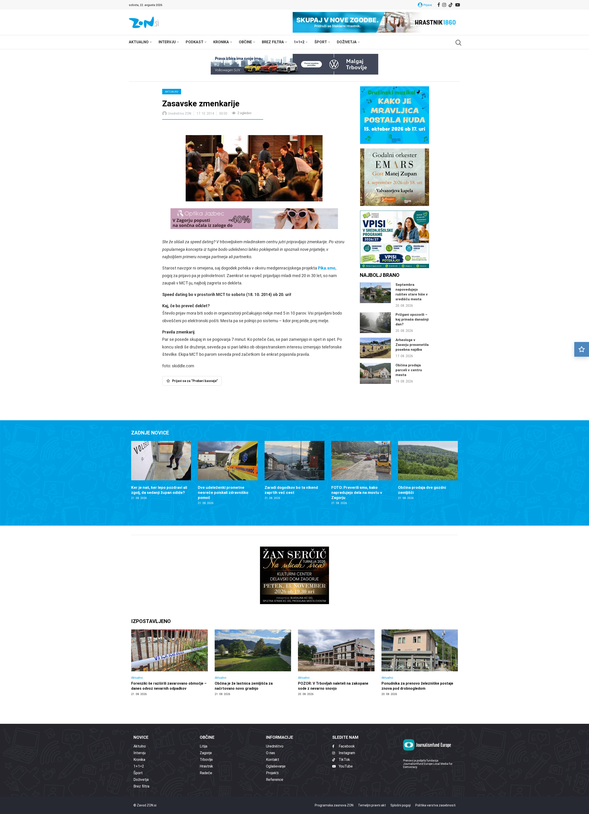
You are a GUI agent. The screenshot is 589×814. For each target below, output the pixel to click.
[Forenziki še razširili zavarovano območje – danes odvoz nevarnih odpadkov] (169, 662)
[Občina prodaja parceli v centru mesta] (375, 373)
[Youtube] (457, 4)
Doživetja (347, 42)
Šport (320, 42)
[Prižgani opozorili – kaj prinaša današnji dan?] (375, 322)
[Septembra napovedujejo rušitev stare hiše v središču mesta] (375, 292)
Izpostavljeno (151, 621)
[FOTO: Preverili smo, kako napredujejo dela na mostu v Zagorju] (361, 473)
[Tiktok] (450, 4)
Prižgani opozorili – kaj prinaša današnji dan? (412, 319)
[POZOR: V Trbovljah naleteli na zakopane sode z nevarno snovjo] (336, 662)
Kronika (221, 42)
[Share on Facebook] (186, 128)
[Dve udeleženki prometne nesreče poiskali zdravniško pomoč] (228, 473)
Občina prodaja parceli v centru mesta (409, 370)
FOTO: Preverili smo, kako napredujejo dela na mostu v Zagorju (356, 492)
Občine (245, 42)
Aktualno (139, 42)
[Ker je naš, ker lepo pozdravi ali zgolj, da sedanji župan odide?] (161, 470)
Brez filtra (273, 42)
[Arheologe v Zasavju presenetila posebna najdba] (375, 348)
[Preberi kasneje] (581, 349)
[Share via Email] (206, 128)
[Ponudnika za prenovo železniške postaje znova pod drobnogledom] (419, 662)
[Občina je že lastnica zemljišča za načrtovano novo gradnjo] (253, 662)
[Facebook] (438, 4)
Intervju (167, 42)
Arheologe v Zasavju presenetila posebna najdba (412, 345)
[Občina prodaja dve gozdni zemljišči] (428, 470)
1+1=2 (299, 42)
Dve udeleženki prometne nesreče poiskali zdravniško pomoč (223, 492)
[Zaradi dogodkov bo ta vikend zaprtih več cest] (294, 470)
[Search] (458, 43)
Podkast (194, 42)
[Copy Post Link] (196, 128)
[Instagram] (444, 4)
